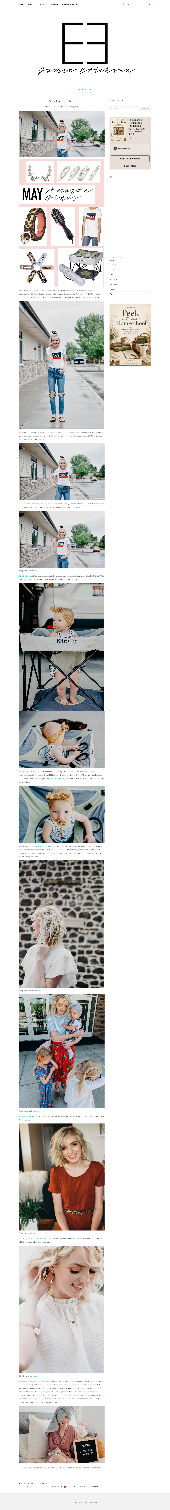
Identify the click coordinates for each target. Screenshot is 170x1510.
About (31, 4)
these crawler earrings (37, 1238)
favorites (38, 1468)
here (34, 570)
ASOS (112, 270)
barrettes (51, 853)
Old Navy (113, 284)
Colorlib (80, 1502)
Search (145, 109)
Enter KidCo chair (53, 778)
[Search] (149, 4)
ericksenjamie (72, 107)
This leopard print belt (28, 1116)
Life (81, 89)
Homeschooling (69, 4)
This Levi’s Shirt (26, 576)
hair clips (49, 1468)
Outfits (87, 89)
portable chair (74, 1468)
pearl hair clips (46, 846)
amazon (27, 1468)
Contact (42, 4)
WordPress (96, 1502)
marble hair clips (32, 846)
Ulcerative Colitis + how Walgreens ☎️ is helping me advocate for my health (66, 1487)
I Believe (54, 4)
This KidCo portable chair (30, 771)
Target (112, 294)
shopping (96, 1468)
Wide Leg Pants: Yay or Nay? (34, 1484)
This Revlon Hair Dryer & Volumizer (34, 1381)
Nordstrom (114, 279)
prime (86, 1468)
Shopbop (113, 289)
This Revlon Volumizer (88, 1395)
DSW (112, 274)
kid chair (61, 1468)
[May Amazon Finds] (62, 134)
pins (57, 853)
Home (22, 4)
